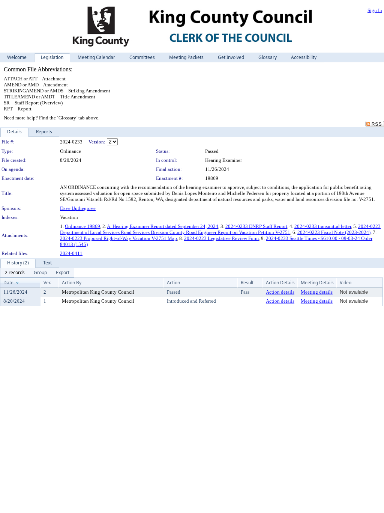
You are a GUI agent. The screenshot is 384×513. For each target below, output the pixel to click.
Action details (280, 292)
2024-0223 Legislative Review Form (221, 238)
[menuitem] (14, 272)
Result (247, 282)
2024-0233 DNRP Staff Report (256, 226)
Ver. (47, 282)
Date (8, 282)
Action (173, 282)
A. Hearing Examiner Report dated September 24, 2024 (162, 226)
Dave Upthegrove (78, 208)
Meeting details (317, 292)
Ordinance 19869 (82, 226)
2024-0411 (71, 253)
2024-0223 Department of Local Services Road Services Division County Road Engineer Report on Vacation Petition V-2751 (220, 229)
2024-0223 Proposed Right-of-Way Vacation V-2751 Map (118, 238)
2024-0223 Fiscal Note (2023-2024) (333, 232)
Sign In (375, 10)
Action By (71, 282)
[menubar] (37, 273)
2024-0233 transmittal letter (322, 226)
